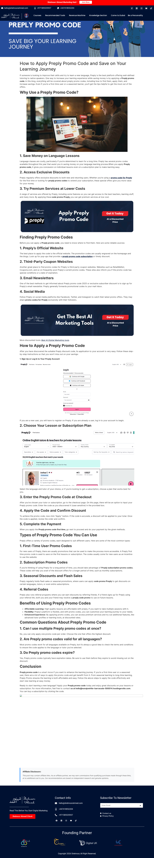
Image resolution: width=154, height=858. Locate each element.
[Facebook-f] (132, 8)
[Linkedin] (136, 8)
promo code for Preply (121, 177)
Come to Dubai (118, 15)
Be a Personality (135, 15)
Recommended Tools (55, 15)
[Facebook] (56, 820)
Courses (37, 15)
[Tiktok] (151, 8)
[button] (38, 15)
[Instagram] (141, 8)
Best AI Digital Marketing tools (55, 340)
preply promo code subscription (77, 256)
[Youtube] (146, 8)
